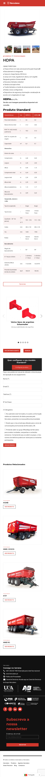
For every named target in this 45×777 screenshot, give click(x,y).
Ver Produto (9, 506)
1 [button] (18, 342)
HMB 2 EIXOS (8, 549)
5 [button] (27, 342)
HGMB (5, 503)
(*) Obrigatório (8, 410)
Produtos (7, 56)
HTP (5, 596)
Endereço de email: (13, 734)
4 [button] (25, 342)
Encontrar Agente (12, 350)
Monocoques (19, 56)
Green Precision (8, 765)
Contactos (21, 765)
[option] (22, 313)
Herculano (6, 763)
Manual (28, 350)
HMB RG (6, 642)
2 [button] (20, 342)
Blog (15, 765)
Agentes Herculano (23, 763)
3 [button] (23, 342)
